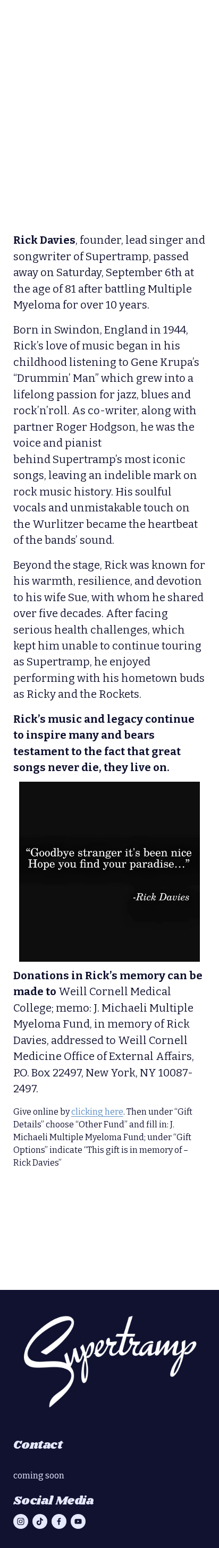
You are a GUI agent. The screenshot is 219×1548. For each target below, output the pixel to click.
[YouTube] (78, 1521)
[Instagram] (20, 1521)
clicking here (97, 1112)
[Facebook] (59, 1521)
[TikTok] (39, 1521)
